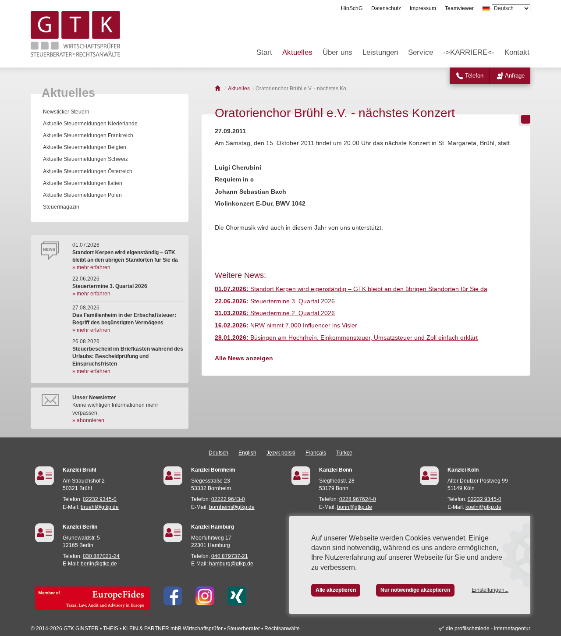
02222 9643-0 (228, 499)
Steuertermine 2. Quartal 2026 (275, 312)
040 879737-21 (229, 556)
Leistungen (380, 52)
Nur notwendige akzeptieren (415, 590)
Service (420, 52)
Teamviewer (459, 8)
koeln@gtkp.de (483, 507)
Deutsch (218, 453)
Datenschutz (386, 8)
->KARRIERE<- (468, 52)
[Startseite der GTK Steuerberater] (218, 88)
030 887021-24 (101, 556)
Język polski (280, 453)
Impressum (423, 8)
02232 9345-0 (100, 499)
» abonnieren (88, 420)
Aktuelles (297, 52)
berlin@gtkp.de (99, 564)
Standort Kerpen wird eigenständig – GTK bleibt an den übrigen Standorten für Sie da (351, 288)
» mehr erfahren (91, 267)
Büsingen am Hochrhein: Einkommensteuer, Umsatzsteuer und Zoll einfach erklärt (346, 337)
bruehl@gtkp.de (100, 507)
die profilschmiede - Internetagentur (488, 628)
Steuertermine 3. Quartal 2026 (275, 301)
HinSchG (351, 8)
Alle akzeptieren (336, 590)
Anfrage (515, 75)
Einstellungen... (490, 590)
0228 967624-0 (357, 499)
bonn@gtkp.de (354, 507)
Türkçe (344, 453)
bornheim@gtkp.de (232, 507)
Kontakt (516, 52)
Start (264, 52)
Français (315, 453)
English (247, 453)
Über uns (337, 52)
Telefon (474, 75)
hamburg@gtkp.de (231, 564)
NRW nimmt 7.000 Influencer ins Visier (286, 325)
